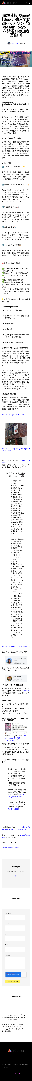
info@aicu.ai (16, 876)
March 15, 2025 (13, 809)
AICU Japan (14, 43)
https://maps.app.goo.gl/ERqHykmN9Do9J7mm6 (16, 449)
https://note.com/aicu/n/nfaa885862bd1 (16, 828)
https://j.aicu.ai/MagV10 (15, 736)
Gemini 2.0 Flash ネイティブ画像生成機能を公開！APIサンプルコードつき (14, 1017)
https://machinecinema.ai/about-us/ (16, 646)
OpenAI (4, 847)
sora (7, 847)
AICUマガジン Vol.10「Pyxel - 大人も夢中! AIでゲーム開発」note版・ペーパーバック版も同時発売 (12, 1027)
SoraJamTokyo (17, 847)
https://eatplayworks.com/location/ (15, 414)
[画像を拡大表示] (16, 444)
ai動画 (11, 847)
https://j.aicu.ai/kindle (13, 740)
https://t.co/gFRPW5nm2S (17, 795)
